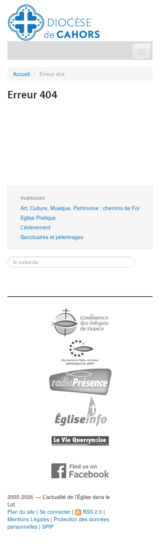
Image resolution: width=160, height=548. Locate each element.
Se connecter (55, 511)
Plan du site (21, 511)
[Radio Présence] (80, 381)
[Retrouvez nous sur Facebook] (80, 470)
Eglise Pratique (38, 217)
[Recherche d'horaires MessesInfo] (80, 410)
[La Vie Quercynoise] (80, 440)
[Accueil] (53, 19)
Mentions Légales (28, 519)
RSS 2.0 (91, 511)
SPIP (48, 526)
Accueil (21, 74)
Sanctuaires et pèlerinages (51, 237)
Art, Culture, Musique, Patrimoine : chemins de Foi (79, 208)
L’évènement (35, 227)
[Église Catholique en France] (80, 321)
